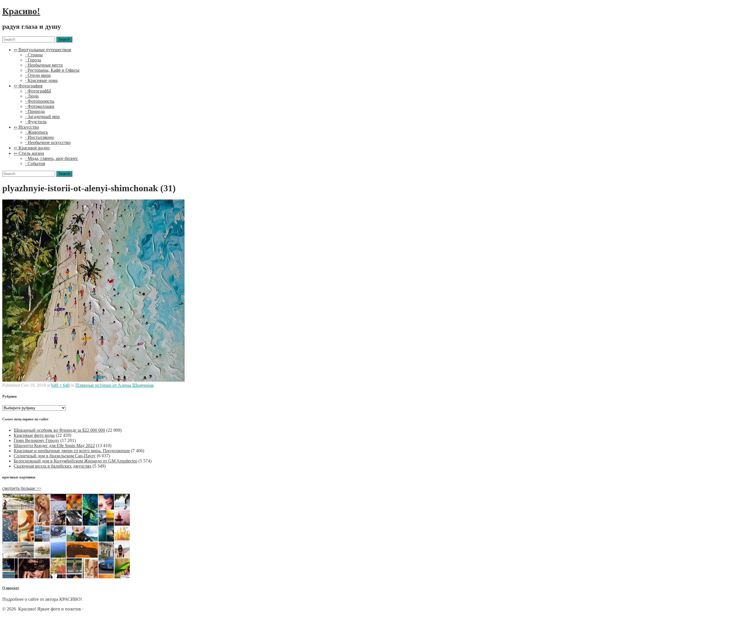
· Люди (32, 96)
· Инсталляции (39, 137)
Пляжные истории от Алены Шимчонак (114, 385)
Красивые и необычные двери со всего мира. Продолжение (72, 450)
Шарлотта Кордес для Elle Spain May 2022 (54, 445)
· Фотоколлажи (39, 106)
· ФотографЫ (38, 91)
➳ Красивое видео (32, 147)
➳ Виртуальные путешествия (42, 49)
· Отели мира (38, 75)
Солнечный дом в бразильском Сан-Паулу (55, 455)
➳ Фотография (28, 85)
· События (35, 163)
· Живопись (36, 132)
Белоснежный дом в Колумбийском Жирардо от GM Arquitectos (75, 460)
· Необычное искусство (48, 142)
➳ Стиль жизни (29, 153)
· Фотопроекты (39, 101)
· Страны (34, 54)
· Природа (35, 111)
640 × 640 (60, 385)
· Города (33, 59)
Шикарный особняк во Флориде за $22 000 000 (59, 430)
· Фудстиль (35, 121)
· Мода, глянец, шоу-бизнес (51, 158)
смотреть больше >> (21, 488)
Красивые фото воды (34, 435)
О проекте (10, 588)
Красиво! (21, 11)
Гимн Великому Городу (36, 440)
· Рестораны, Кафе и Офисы (52, 70)
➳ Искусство (26, 127)
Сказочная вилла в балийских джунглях (52, 466)
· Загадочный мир (42, 116)
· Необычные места (44, 65)
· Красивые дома (41, 80)
